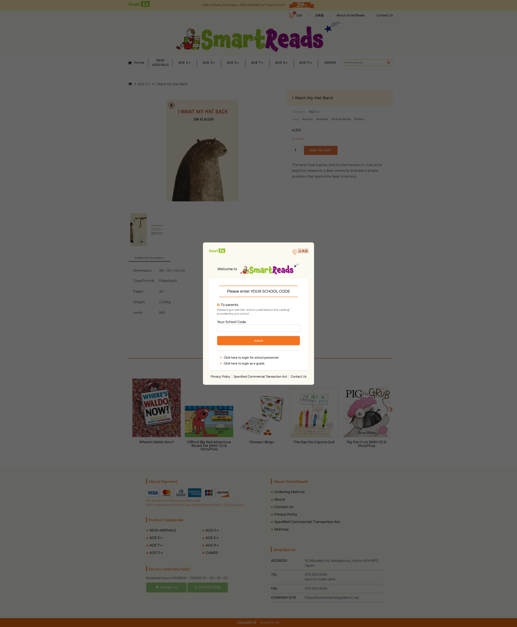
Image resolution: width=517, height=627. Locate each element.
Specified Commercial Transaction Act (260, 376)
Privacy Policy (220, 376)
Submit (258, 340)
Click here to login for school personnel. (251, 357)
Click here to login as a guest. (244, 363)
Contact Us (298, 376)
